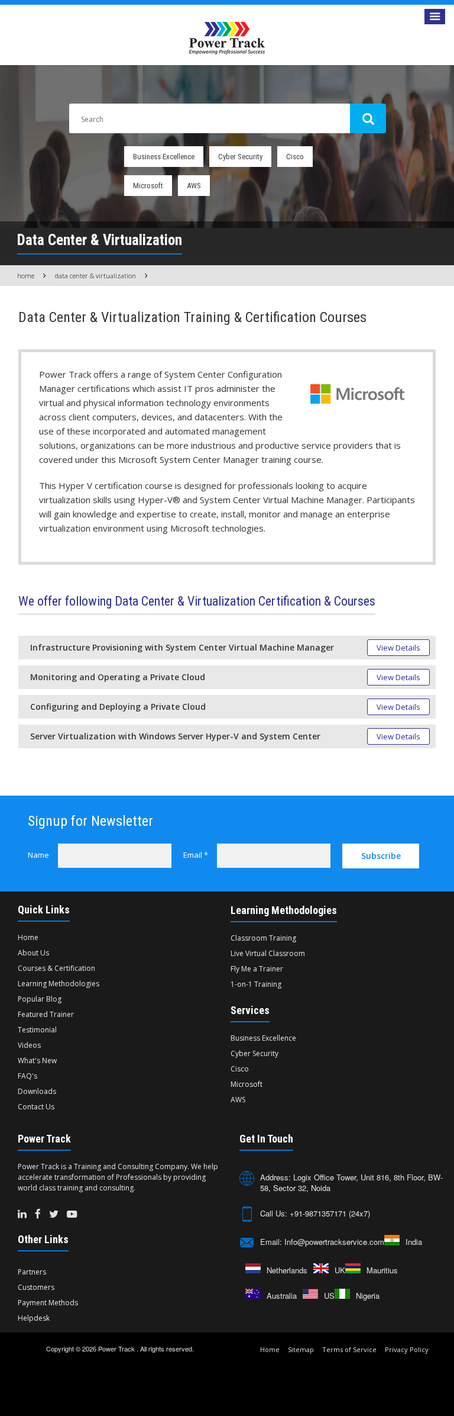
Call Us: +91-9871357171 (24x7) (315, 1213)
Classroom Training (263, 938)
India (414, 1241)
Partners (32, 1272)
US (329, 1295)
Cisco (295, 156)
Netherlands (287, 1270)
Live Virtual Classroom (268, 953)
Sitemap (301, 1349)
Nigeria (368, 1295)
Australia (282, 1295)
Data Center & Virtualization (95, 275)
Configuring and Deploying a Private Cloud (118, 706)
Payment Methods (48, 1303)
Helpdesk (34, 1318)
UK (340, 1270)
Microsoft (148, 185)
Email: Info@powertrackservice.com (322, 1241)
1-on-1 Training (256, 984)
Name (38, 854)
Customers (36, 1287)
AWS (194, 185)
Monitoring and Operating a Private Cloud (117, 677)
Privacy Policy (407, 1349)
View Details (398, 647)
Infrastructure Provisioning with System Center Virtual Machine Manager (182, 647)
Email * (195, 854)
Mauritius (382, 1270)
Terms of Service (349, 1349)
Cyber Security (240, 156)
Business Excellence (163, 156)
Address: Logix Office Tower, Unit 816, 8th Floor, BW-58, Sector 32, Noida (351, 1182)
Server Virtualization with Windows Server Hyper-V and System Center (175, 736)
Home (25, 275)
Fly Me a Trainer (257, 969)
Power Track (117, 1348)
